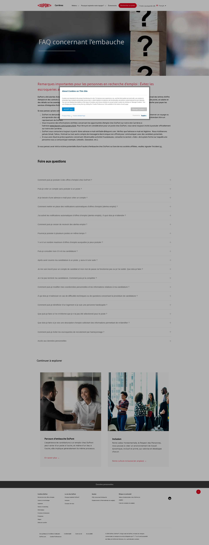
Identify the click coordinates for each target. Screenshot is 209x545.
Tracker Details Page (79, 115)
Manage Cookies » (138, 109)
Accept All (68, 109)
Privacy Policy (66, 115)
